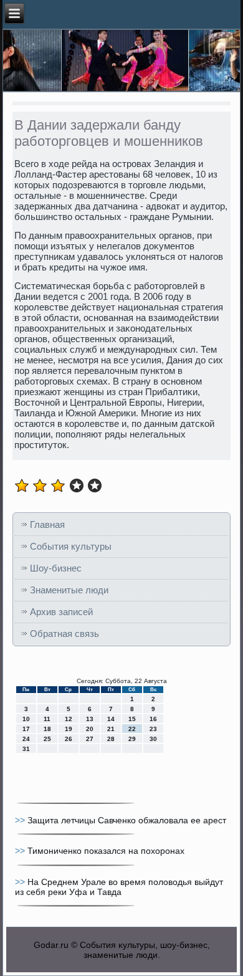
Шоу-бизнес (56, 568)
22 (132, 728)
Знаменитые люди (69, 590)
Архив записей (61, 611)
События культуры (71, 546)
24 (26, 738)
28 (111, 738)
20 (89, 728)
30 (153, 738)
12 (68, 718)
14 (111, 718)
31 (26, 748)
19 (68, 728)
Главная (47, 524)
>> (21, 820)
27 (89, 738)
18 (47, 728)
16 (153, 718)
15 (132, 718)
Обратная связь (64, 633)
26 (68, 738)
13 (89, 718)
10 (26, 718)
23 (153, 728)
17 (26, 728)
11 (47, 718)
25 (47, 738)
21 (111, 728)
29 (132, 738)
